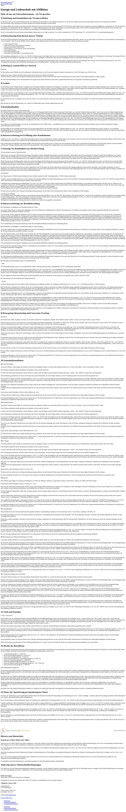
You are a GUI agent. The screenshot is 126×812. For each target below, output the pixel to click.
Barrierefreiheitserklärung (11, 804)
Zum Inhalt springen (6, 2)
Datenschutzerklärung (10, 802)
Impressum (7, 800)
